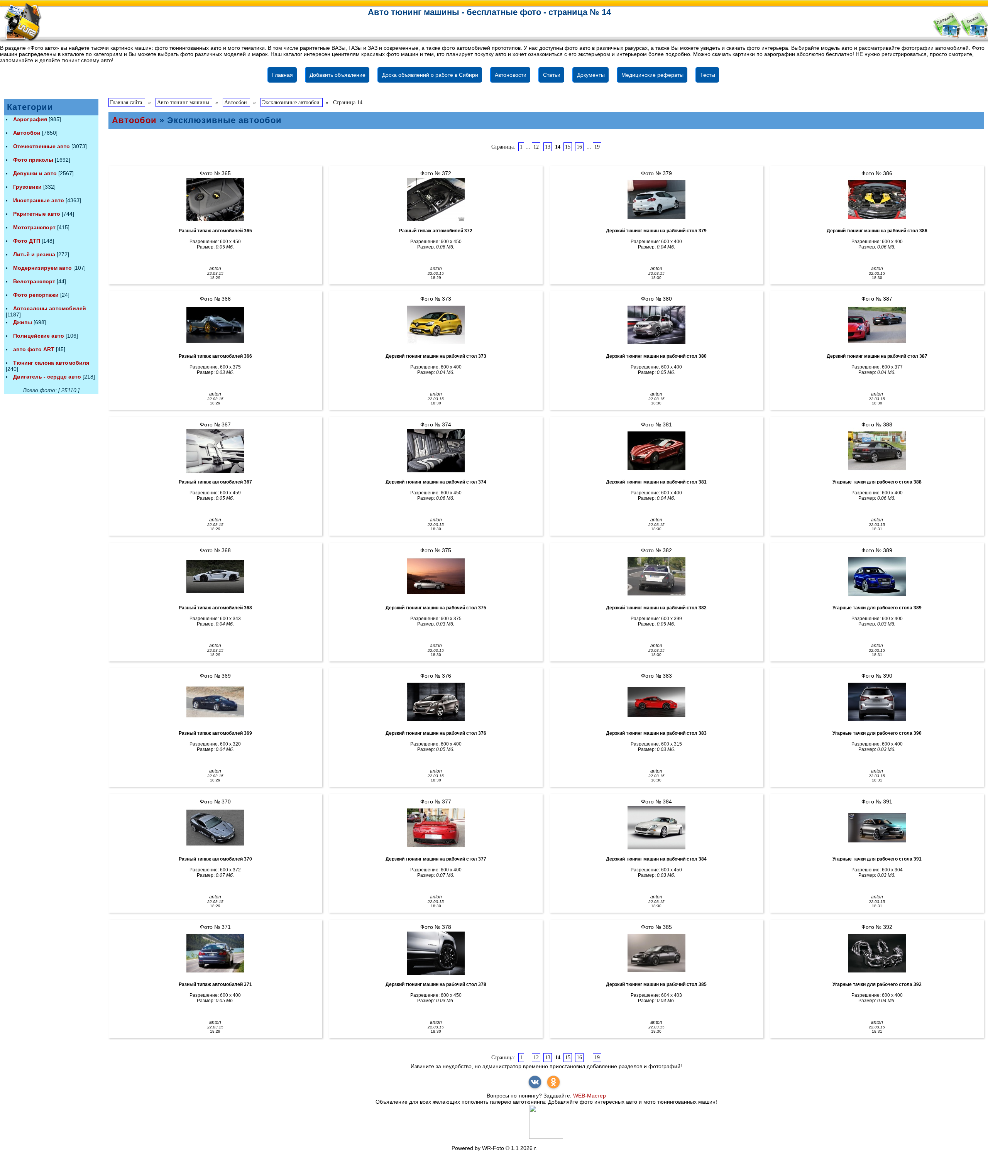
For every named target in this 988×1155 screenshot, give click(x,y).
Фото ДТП (26, 241)
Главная (282, 75)
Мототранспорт (34, 227)
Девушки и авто (35, 173)
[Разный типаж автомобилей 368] (215, 576)
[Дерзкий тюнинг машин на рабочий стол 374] (435, 451)
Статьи (551, 75)
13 (547, 147)
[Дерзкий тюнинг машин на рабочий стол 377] (435, 828)
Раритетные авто (36, 214)
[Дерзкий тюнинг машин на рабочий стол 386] (877, 199)
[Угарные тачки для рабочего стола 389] (877, 576)
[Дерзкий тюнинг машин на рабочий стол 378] (435, 953)
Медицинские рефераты (652, 75)
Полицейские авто (38, 336)
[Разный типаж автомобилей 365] (215, 199)
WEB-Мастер (589, 1095)
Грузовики (27, 187)
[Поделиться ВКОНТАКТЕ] (534, 1082)
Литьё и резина (34, 254)
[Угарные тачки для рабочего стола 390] (877, 702)
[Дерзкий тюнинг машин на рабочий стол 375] (435, 576)
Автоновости (510, 75)
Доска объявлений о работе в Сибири (430, 75)
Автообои (27, 133)
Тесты (707, 75)
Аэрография (30, 119)
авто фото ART (33, 349)
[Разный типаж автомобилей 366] (215, 325)
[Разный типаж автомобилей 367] (215, 451)
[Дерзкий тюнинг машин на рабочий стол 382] (656, 576)
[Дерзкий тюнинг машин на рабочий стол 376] (435, 702)
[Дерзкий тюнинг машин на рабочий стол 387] (877, 325)
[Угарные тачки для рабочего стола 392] (877, 953)
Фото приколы (33, 160)
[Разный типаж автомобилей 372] (435, 199)
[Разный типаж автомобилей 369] (215, 702)
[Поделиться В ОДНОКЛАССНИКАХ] (553, 1082)
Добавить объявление (337, 75)
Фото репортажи (36, 295)
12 (536, 147)
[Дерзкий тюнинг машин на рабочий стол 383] (656, 702)
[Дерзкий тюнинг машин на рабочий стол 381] (656, 451)
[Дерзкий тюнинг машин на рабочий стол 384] (656, 828)
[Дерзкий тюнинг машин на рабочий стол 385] (656, 953)
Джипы (22, 322)
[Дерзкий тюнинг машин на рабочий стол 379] (656, 199)
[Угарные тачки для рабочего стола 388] (877, 451)
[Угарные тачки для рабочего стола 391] (877, 828)
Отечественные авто (41, 146)
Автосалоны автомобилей (49, 308)
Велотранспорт (34, 281)
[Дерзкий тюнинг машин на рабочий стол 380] (656, 325)
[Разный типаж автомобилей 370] (215, 828)
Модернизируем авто (42, 268)
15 (567, 147)
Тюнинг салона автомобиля (51, 363)
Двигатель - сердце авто (47, 377)
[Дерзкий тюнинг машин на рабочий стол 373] (435, 325)
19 (597, 147)
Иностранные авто (38, 200)
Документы (591, 75)
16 (579, 147)
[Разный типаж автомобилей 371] (215, 953)
